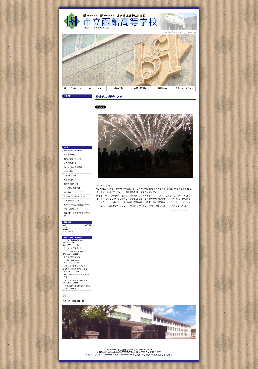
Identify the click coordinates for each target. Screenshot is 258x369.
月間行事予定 (69, 155)
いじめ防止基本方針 (72, 188)
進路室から (162, 88)
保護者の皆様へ (70, 176)
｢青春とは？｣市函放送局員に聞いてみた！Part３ (77, 287)
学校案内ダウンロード (73, 192)
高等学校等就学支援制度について (77, 205)
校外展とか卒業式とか (73, 248)
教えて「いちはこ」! (73, 88)
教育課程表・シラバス (73, 159)
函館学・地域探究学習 (73, 167)
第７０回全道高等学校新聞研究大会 (77, 214)
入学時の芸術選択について (74, 196)
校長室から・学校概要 (73, 150)
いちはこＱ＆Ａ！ (95, 88)
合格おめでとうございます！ (75, 266)
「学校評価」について (73, 201)
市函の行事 (118, 88)
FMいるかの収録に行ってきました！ (77, 275)
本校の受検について (72, 171)
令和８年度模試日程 (72, 257)
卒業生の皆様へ (70, 180)
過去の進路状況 (70, 163)
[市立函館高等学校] (64, 296)
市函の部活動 (140, 88)
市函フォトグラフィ (184, 88)
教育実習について (71, 184)
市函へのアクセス (71, 209)
